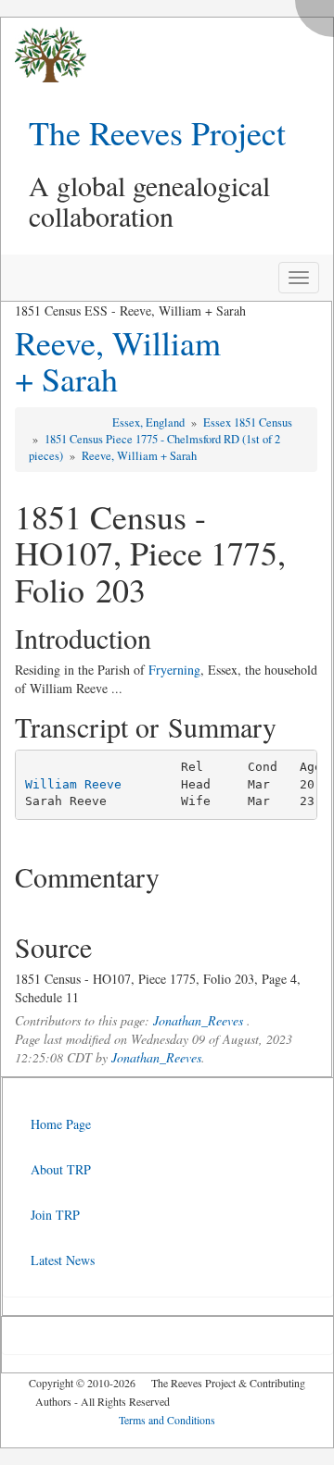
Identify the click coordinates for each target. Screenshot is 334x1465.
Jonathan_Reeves (198, 1020)
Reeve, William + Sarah (118, 361)
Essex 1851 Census (247, 422)
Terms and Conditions (167, 1419)
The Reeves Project (157, 132)
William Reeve (73, 784)
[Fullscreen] (319, 13)
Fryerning (174, 669)
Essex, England (149, 422)
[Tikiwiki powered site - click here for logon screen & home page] (43, 55)
